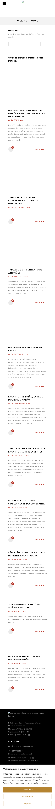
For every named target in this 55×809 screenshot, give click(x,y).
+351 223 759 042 (18, 751)
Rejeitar (27, 803)
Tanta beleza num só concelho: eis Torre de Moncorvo (23, 200)
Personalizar (27, 797)
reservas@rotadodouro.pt (23, 746)
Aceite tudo (27, 790)
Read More (39, 149)
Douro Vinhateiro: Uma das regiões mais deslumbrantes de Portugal (26, 113)
